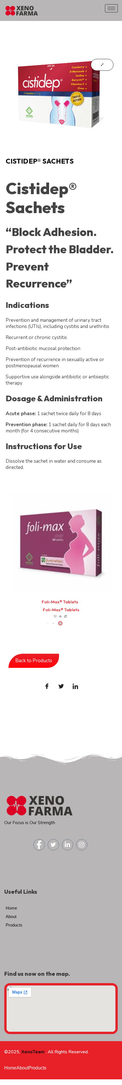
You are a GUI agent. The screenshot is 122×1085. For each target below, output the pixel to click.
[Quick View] (60, 616)
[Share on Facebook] (46, 686)
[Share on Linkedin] (75, 686)
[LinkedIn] (67, 844)
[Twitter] (53, 844)
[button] (53, 623)
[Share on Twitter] (61, 686)
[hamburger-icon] (111, 8)
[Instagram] (81, 844)
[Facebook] (39, 844)
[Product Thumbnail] (102, 65)
